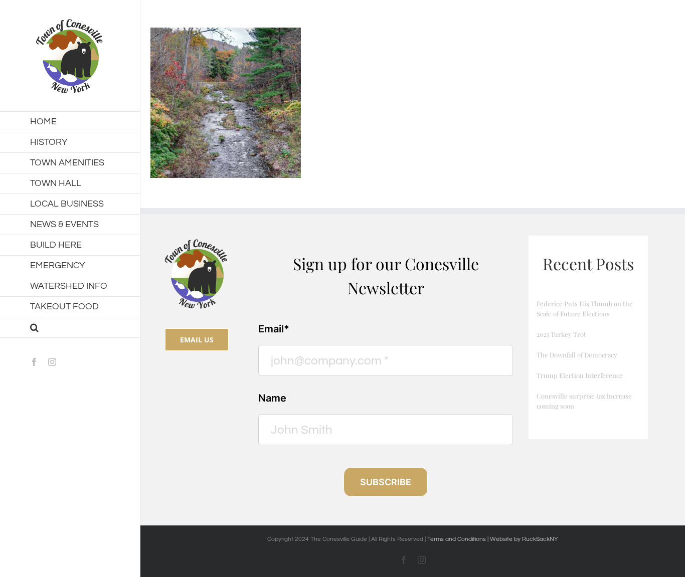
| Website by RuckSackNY (522, 539)
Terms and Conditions (457, 539)
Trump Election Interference (580, 375)
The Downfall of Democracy (577, 354)
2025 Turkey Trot (561, 334)
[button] (70, 327)
